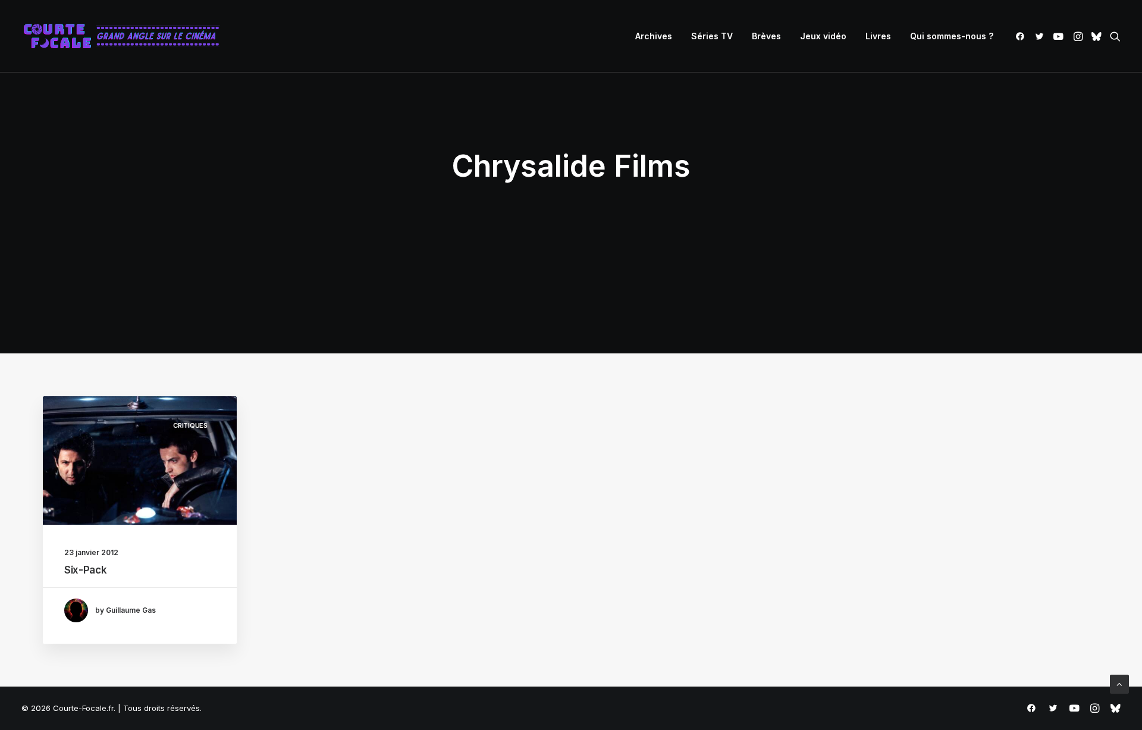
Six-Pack (85, 570)
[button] (1022, 36)
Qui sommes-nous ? (951, 36)
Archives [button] (653, 36)
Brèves (766, 36)
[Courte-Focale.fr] (125, 36)
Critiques (190, 425)
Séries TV (712, 36)
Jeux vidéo (823, 36)
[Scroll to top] (1119, 683)
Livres (878, 36)
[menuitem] (653, 36)
